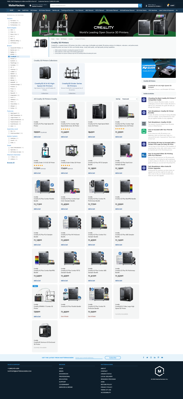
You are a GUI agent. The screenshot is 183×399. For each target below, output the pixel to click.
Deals (9, 145)
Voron (13, 101)
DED (12, 30)
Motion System (12, 136)
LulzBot (13, 71)
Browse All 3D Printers (15, 15)
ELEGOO (13, 61)
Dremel (13, 58)
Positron (13, 86)
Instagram (151, 357)
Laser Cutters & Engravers (166, 10)
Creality (71, 39)
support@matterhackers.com (19, 371)
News (61, 371)
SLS (12, 36)
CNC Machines (153, 10)
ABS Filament (89, 10)
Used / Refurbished (17, 147)
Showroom (63, 374)
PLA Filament (79, 10)
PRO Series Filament (112, 10)
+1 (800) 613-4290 (54, 1)
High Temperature (16, 115)
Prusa (13, 89)
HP (12, 67)
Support (62, 382)
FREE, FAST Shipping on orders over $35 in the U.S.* (22, 1)
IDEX (13, 126)
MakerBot (14, 76)
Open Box (14, 149)
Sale (19, 10)
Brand (9, 46)
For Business (15, 25)
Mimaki (13, 80)
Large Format (15, 117)
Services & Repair (65, 387)
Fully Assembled (16, 133)
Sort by (118, 99)
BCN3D (13, 54)
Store (57, 39)
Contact (104, 371)
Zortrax (13, 108)
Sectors (9, 18)
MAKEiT (13, 73)
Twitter (147, 357)
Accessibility (106, 392)
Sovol (13, 97)
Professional (64, 376)
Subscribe (112, 358)
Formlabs (14, 65)
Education (63, 379)
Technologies (11, 28)
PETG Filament (100, 10)
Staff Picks (25, 10)
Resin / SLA (14, 34)
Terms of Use (106, 390)
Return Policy (106, 384)
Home (52, 39)
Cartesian (14, 138)
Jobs (103, 382)
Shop (61, 368)
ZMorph (13, 106)
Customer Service (43, 1)
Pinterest (158, 357)
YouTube (162, 357)
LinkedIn (154, 357)
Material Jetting (15, 40)
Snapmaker (14, 95)
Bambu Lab (56, 10)
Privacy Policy (106, 387)
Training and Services (67, 10)
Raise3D (13, 93)
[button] (38, 6)
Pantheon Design (16, 84)
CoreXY (13, 140)
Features (10, 111)
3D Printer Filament (44, 10)
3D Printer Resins (141, 10)
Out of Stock (64, 316)
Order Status (106, 374)
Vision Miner (14, 104)
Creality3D (14, 56)
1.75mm (14, 157)
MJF (12, 38)
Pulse (13, 91)
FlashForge (14, 63)
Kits (12, 131)
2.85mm (14, 159)
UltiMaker (14, 99)
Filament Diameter (13, 155)
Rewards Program (108, 379)
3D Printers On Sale (17, 152)
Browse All (10, 162)
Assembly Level (12, 129)
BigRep (13, 52)
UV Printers (14, 43)
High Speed (14, 113)
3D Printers (33, 10)
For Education (15, 22)
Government (64, 384)
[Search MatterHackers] (140, 6)
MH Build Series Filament (127, 10)
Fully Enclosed (15, 122)
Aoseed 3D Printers (16, 48)
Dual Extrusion (15, 124)
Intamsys (14, 69)
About (103, 368)
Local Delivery (107, 376)
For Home (14, 20)
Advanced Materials (17, 119)
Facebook (143, 357)
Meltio (13, 78)
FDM (13, 32)
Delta (12, 142)
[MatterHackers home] (16, 5)
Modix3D (14, 82)
